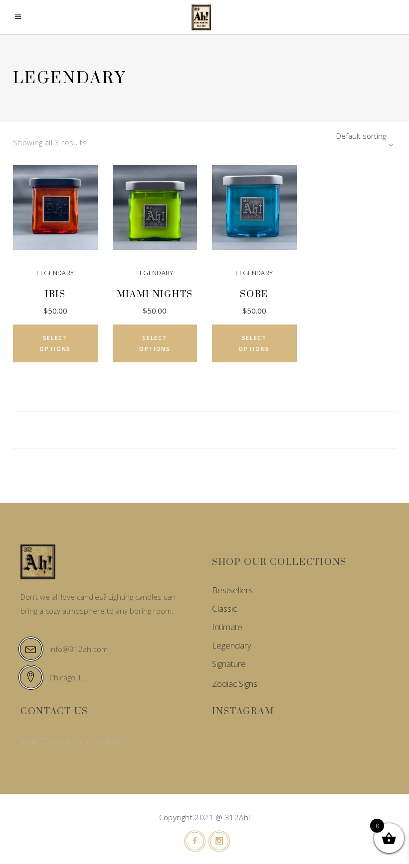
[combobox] (333, 136)
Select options (55, 343)
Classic (224, 608)
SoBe (254, 294)
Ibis (55, 294)
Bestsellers (232, 590)
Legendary (55, 272)
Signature (229, 663)
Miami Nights (155, 294)
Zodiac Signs (234, 683)
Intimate (227, 627)
